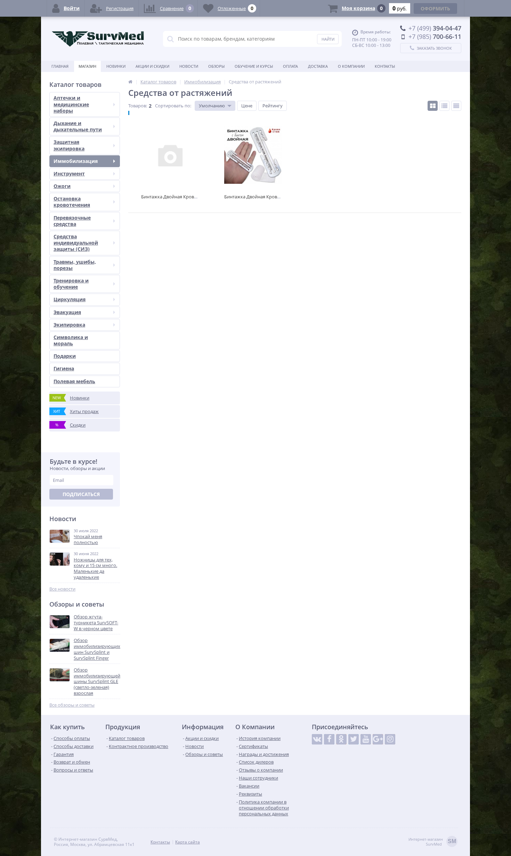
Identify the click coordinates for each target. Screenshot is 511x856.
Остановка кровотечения (72, 201)
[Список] (444, 106)
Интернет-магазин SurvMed (432, 842)
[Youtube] (365, 739)
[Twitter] (353, 739)
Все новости (62, 589)
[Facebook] (329, 739)
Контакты (385, 66)
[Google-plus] (378, 739)
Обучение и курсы (254, 66)
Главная (59, 66)
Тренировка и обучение (71, 283)
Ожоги (62, 186)
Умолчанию (212, 105)
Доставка (318, 66)
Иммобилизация (76, 161)
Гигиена (64, 368)
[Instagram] (390, 739)
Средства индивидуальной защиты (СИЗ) (76, 242)
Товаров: (137, 105)
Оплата (290, 66)
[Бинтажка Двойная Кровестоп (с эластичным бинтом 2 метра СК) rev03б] (170, 155)
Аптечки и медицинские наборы (71, 104)
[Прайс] (456, 106)
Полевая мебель (74, 381)
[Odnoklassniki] (341, 739)
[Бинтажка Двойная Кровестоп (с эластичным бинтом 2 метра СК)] (253, 155)
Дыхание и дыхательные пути (78, 126)
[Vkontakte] (317, 739)
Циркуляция (70, 299)
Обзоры (216, 66)
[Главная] (130, 82)
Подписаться (81, 494)
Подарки (65, 356)
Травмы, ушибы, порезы (75, 264)
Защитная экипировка (69, 145)
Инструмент (69, 173)
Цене (246, 105)
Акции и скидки (152, 66)
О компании (351, 66)
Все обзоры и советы (72, 705)
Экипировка (69, 324)
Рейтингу (272, 105)
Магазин (87, 66)
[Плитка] (433, 106)
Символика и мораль (71, 340)
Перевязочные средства (72, 220)
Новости (188, 66)
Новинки (115, 66)
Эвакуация (67, 312)
